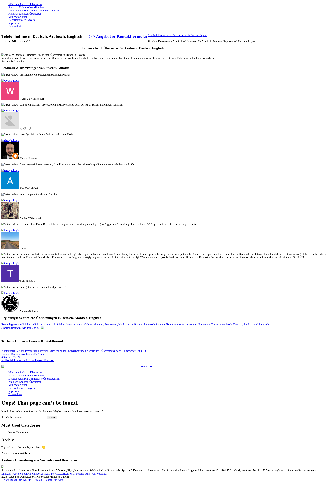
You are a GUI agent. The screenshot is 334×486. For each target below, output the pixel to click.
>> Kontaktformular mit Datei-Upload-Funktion (27, 360)
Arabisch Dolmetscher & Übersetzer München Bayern (177, 35)
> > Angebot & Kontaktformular (118, 36)
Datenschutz (15, 26)
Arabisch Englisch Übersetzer (24, 13)
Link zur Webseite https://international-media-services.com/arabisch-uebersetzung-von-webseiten (54, 473)
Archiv (5, 453)
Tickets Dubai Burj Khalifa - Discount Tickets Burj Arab (32, 479)
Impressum (14, 23)
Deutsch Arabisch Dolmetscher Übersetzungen (34, 10)
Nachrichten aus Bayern (21, 19)
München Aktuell (17, 16)
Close (151, 366)
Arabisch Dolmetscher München (26, 7)
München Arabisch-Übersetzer (25, 4)
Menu (144, 366)
